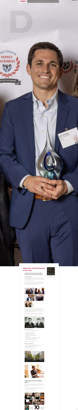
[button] (34, 322)
